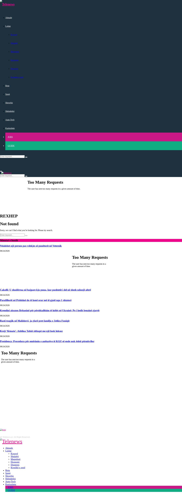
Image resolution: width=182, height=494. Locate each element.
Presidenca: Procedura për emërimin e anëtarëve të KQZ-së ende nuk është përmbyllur (47, 341)
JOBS (10, 137)
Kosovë (14, 35)
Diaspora (14, 69)
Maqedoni (15, 52)
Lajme (8, 26)
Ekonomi (14, 60)
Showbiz (9, 103)
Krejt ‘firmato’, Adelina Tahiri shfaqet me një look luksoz (31, 331)
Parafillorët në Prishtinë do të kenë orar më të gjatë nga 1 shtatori (35, 300)
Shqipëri (14, 43)
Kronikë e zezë (17, 77)
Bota (7, 86)
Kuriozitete (10, 128)
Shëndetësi (9, 111)
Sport (7, 94)
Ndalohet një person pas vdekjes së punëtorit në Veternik (31, 245)
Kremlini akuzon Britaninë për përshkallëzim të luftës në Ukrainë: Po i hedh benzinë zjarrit (49, 310)
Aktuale (8, 17)
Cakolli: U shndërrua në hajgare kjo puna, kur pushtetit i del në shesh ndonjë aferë (45, 289)
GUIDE (11, 146)
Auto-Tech (9, 120)
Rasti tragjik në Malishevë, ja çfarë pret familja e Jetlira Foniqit (34, 320)
